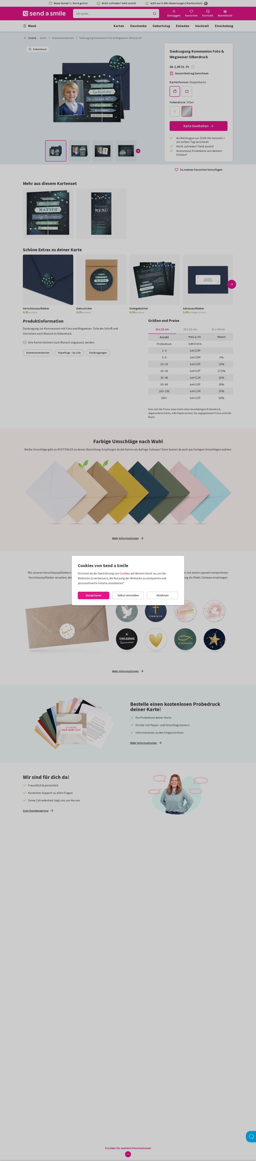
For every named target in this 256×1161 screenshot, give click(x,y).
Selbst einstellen (128, 595)
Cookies (125, 573)
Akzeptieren (93, 595)
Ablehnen (162, 595)
